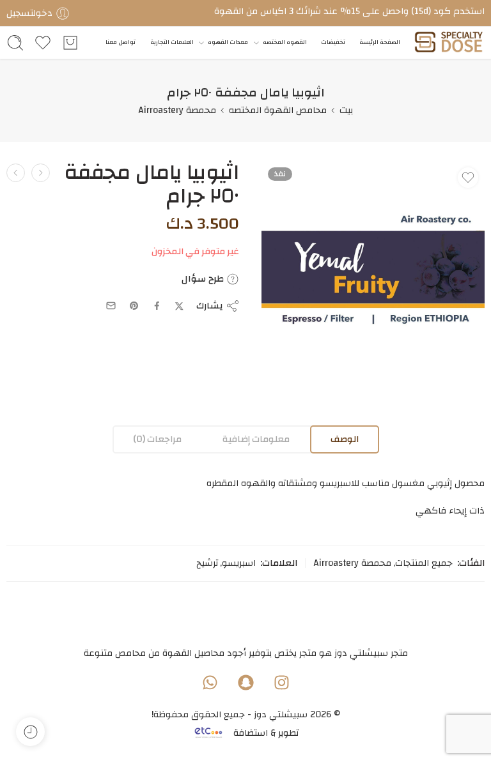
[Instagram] (281, 683)
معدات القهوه (228, 42)
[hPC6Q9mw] (373, 272)
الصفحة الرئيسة (379, 42)
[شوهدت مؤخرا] (30, 731)
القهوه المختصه (285, 42)
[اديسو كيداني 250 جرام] (40, 173)
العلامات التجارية (172, 42)
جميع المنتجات (424, 563)
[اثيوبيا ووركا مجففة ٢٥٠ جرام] (15, 173)
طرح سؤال (204, 279)
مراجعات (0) (157, 439)
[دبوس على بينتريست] (134, 306)
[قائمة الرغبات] (468, 177)
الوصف (345, 439)
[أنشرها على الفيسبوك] (157, 305)
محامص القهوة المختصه (278, 110)
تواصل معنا (120, 42)
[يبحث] (15, 43)
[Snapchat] (245, 683)
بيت (346, 110)
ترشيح (207, 563)
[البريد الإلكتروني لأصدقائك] (110, 305)
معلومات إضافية (256, 439)
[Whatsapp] (210, 683)
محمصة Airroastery (177, 110)
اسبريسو (239, 563)
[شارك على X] (179, 306)
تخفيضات (333, 42)
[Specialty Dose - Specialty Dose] (448, 43)
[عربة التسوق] (70, 43)
